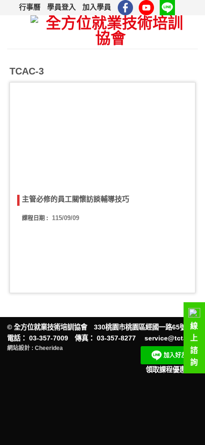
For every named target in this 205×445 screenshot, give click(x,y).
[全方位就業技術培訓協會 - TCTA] (110, 32)
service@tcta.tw (170, 338)
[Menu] (15, 32)
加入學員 (96, 7)
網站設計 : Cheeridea (35, 348)
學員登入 (61, 7)
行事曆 (30, 7)
